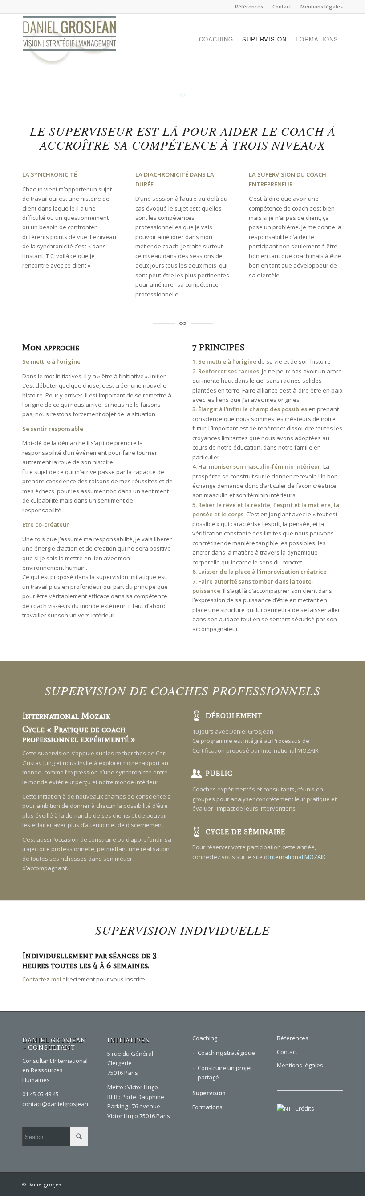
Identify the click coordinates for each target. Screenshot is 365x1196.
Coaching (204, 1038)
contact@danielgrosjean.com (61, 1104)
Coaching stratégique (226, 1053)
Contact (281, 6)
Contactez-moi (41, 979)
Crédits (302, 1108)
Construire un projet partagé (225, 1072)
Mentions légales (321, 6)
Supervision (209, 1093)
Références (249, 6)
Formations (207, 1107)
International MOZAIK (297, 857)
